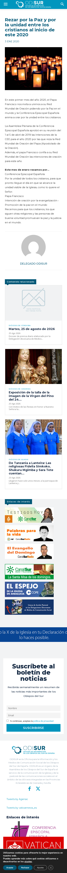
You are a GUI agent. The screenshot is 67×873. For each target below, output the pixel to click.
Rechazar (25, 867)
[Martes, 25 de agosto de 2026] (33, 303)
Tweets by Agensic (17, 799)
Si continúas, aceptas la (32, 721)
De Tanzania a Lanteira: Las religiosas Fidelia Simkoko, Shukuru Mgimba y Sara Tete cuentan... (31, 468)
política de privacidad (43, 721)
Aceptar (9, 867)
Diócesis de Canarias (20, 389)
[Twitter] (37, 788)
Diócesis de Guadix (18, 459)
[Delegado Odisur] (33, 247)
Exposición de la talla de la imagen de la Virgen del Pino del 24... (31, 396)
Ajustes (40, 867)
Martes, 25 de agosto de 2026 (32, 329)
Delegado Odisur (33, 263)
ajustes (28, 861)
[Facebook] (29, 788)
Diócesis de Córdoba (20, 325)
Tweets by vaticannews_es (22, 807)
